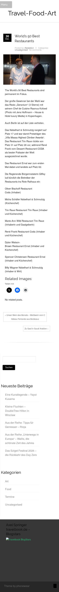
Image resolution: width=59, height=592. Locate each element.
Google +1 (17, 340)
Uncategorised (21, 49)
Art (6, 481)
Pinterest (22, 340)
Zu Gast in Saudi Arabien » (37, 328)
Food (8, 489)
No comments (35, 49)
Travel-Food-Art (32, 13)
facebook (7, 340)
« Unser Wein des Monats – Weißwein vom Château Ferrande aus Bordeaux (25, 317)
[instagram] (44, 586)
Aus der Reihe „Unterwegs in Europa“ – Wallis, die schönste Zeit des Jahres (22, 439)
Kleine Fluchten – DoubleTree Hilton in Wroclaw (17, 411)
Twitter (12, 340)
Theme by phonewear (17, 586)
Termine (9, 497)
